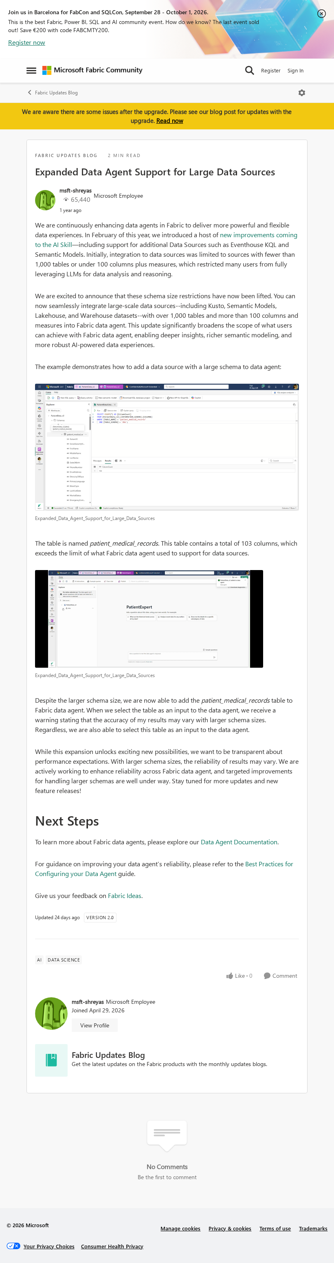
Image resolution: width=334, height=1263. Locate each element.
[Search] (250, 70)
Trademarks (313, 1228)
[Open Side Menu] (31, 70)
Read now (169, 120)
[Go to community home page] (92, 70)
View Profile (94, 1025)
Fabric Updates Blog (56, 93)
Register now (26, 42)
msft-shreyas (75, 190)
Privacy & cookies (230, 1228)
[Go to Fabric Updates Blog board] (51, 1060)
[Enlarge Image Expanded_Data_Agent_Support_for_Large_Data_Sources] (167, 447)
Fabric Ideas (124, 895)
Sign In (295, 70)
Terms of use (275, 1228)
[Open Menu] (302, 92)
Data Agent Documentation (239, 841)
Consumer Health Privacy (112, 1246)
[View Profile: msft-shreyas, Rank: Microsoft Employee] (45, 200)
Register (271, 70)
